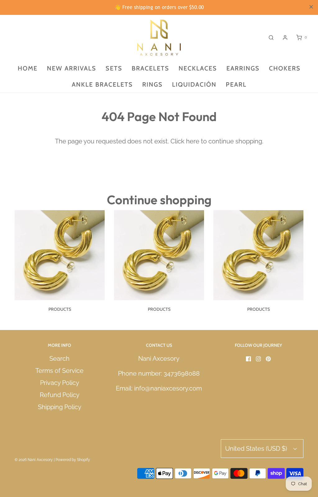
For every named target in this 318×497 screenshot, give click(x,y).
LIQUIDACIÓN (194, 84)
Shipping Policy (59, 407)
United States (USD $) (256, 448)
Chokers (285, 68)
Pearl (236, 84)
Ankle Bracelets (102, 84)
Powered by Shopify (73, 460)
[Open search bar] (271, 37)
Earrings (243, 68)
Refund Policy (60, 395)
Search (59, 358)
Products (59, 309)
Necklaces (198, 68)
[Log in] (285, 37)
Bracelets (150, 68)
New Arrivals (71, 68)
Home (28, 68)
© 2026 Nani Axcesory (34, 460)
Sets (114, 68)
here (192, 141)
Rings (152, 84)
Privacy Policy (59, 382)
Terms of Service (59, 370)
